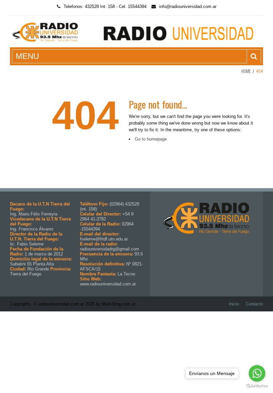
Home (246, 71)
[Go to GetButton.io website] (257, 386)
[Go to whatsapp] (257, 373)
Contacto (254, 303)
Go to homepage (151, 139)
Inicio (234, 303)
